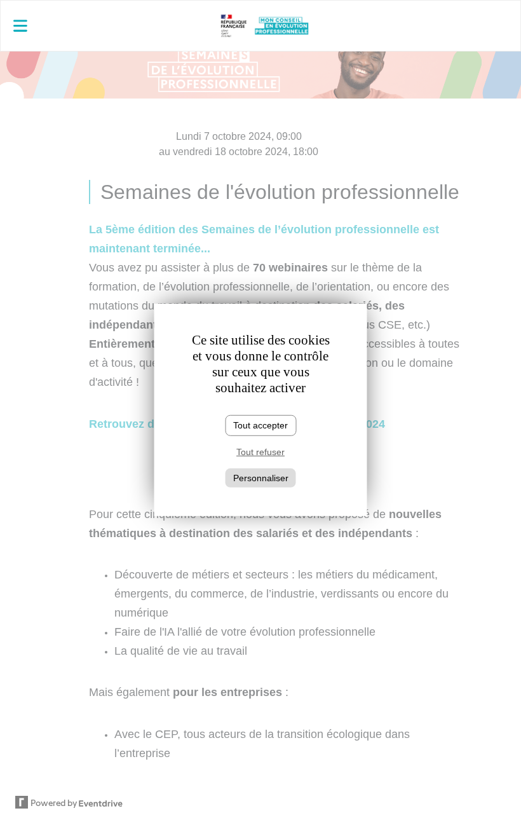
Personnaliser (260, 477)
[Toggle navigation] (87, 26)
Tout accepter (260, 425)
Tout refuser (260, 452)
